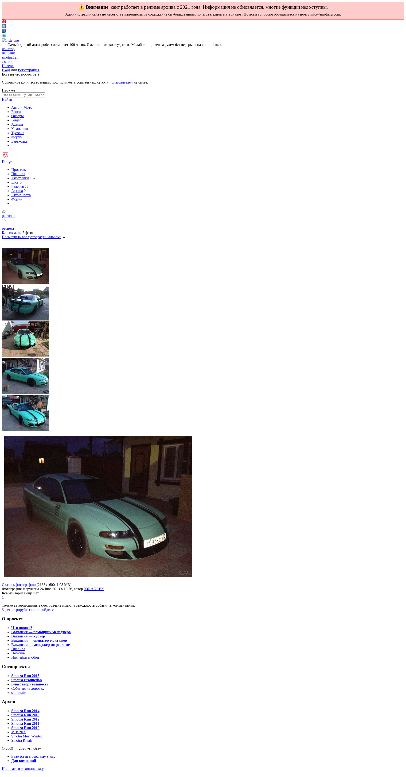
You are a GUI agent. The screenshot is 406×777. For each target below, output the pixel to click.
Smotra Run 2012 (25, 719)
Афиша (17, 124)
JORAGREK (94, 589)
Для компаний (23, 761)
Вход (6, 70)
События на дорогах (27, 688)
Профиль (18, 170)
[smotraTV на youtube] (4, 22)
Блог (15, 182)
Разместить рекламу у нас (33, 756)
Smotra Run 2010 (25, 728)
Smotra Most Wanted (27, 736)
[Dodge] (5, 157)
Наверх (8, 66)
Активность (21, 195)
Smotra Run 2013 (25, 715)
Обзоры (17, 116)
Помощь (18, 653)
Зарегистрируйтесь (17, 610)
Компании (19, 129)
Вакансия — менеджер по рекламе (40, 645)
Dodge (7, 162)
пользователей (121, 82)
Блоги (16, 112)
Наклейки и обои (25, 657)
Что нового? (21, 628)
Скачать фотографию (19, 585)
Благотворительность (29, 684)
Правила (18, 174)
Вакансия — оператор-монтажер (39, 640)
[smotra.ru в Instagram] (10, 40)
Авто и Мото (21, 107)
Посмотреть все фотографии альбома (31, 237)
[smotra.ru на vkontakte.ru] (4, 27)
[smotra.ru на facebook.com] (4, 31)
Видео (16, 120)
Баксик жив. (12, 233)
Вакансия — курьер (28, 636)
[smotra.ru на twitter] (4, 36)
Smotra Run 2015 (25, 676)
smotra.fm (18, 693)
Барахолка (19, 141)
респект (8, 228)
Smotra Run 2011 (25, 723)
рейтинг (8, 216)
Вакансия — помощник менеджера (41, 632)
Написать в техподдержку (23, 769)
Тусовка (17, 133)
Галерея (17, 186)
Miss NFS (18, 732)
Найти (7, 99)
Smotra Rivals (21, 740)
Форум (16, 137)
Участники (20, 178)
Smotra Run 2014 (25, 711)
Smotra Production (26, 680)
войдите (47, 610)
